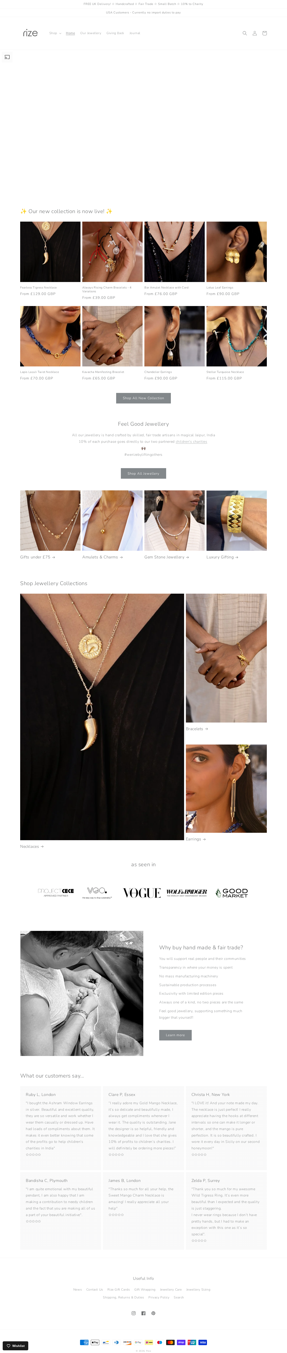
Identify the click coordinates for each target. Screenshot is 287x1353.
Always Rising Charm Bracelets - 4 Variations (107, 289)
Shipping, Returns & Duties (123, 1297)
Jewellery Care (171, 1289)
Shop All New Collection (143, 398)
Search (179, 1297)
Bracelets (194, 729)
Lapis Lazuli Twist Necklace (39, 372)
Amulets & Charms (100, 557)
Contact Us (94, 1289)
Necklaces (29, 846)
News (77, 1289)
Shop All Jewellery (143, 473)
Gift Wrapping (145, 1289)
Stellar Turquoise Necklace (225, 372)
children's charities (191, 441)
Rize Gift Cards (118, 1289)
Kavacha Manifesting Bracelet (103, 372)
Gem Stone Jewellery (164, 557)
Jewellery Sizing (198, 1289)
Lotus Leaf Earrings (220, 288)
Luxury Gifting (220, 557)
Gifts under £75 (35, 557)
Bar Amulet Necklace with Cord (166, 288)
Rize (148, 1351)
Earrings (193, 839)
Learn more (175, 1035)
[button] (55, 33)
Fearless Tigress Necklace (38, 288)
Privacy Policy (158, 1297)
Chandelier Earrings (158, 372)
